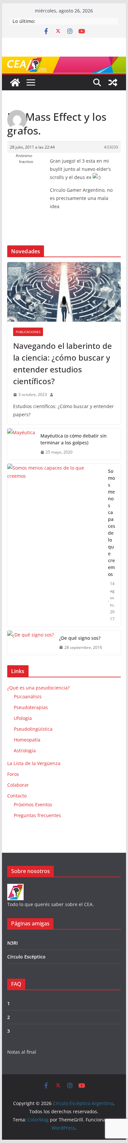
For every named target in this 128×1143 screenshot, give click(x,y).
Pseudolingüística (33, 729)
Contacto (17, 796)
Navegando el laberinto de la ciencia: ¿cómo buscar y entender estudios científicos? (62, 363)
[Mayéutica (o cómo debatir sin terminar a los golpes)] (21, 444)
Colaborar (18, 785)
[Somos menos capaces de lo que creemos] (55, 545)
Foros (13, 774)
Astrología (25, 750)
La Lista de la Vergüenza (33, 763)
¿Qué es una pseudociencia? (38, 688)
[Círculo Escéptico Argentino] (15, 82)
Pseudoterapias (31, 707)
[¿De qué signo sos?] (30, 643)
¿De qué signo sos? (79, 638)
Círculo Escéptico (26, 957)
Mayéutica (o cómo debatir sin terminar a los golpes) (73, 439)
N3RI (12, 943)
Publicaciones (28, 332)
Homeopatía (27, 740)
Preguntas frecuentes (37, 815)
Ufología (23, 718)
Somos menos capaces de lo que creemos (111, 522)
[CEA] (15, 888)
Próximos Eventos (33, 804)
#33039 (111, 147)
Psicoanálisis (28, 696)
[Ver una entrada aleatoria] (113, 82)
